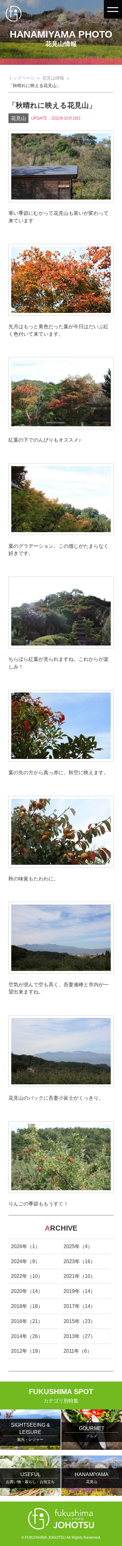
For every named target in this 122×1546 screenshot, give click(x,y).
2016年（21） (27, 1321)
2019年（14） (79, 1291)
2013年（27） (79, 1336)
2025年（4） (78, 1246)
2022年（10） (27, 1276)
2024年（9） (25, 1261)
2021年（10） (79, 1276)
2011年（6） (78, 1351)
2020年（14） (27, 1291)
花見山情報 (53, 78)
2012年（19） (27, 1351)
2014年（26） (27, 1336)
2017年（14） (79, 1306)
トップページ (21, 78)
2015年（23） (79, 1321)
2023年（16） (79, 1261)
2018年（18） (27, 1306)
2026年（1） (25, 1246)
